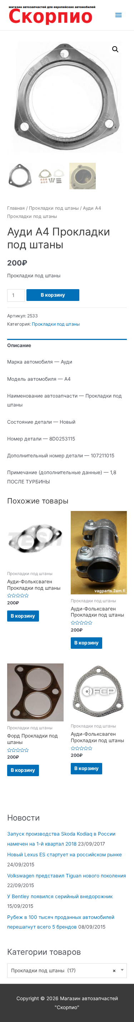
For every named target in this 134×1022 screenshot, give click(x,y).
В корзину (53, 295)
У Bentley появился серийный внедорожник (60, 896)
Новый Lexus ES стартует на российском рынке (64, 854)
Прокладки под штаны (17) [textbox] (63, 970)
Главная (16, 208)
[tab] (67, 346)
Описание (19, 345)
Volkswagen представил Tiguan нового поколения (66, 876)
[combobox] (67, 970)
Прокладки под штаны (54, 208)
